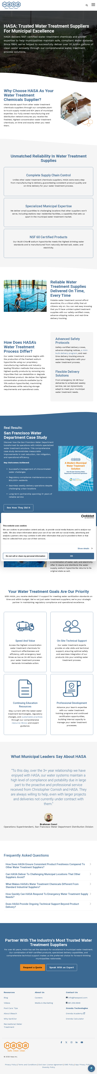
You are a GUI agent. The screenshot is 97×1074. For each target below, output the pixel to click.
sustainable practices (32, 717)
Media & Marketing (44, 1003)
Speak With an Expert (61, 967)
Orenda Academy (74, 1013)
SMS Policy (69, 1065)
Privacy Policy (11, 1065)
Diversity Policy (48, 1067)
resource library (19, 723)
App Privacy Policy (83, 1065)
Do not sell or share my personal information (25, 556)
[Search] (87, 5)
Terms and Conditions (27, 1065)
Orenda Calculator (75, 1019)
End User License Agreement (50, 1065)
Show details (83, 548)
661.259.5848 (74, 1003)
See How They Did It (18, 507)
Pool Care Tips (11, 1008)
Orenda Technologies (77, 1008)
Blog (6, 997)
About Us (39, 992)
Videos (7, 1003)
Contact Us (72, 992)
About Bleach (10, 1013)
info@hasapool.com (77, 997)
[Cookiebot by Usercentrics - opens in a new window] (83, 516)
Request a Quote (32, 967)
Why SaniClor (10, 1019)
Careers (38, 997)
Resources (9, 992)
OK (71, 556)
